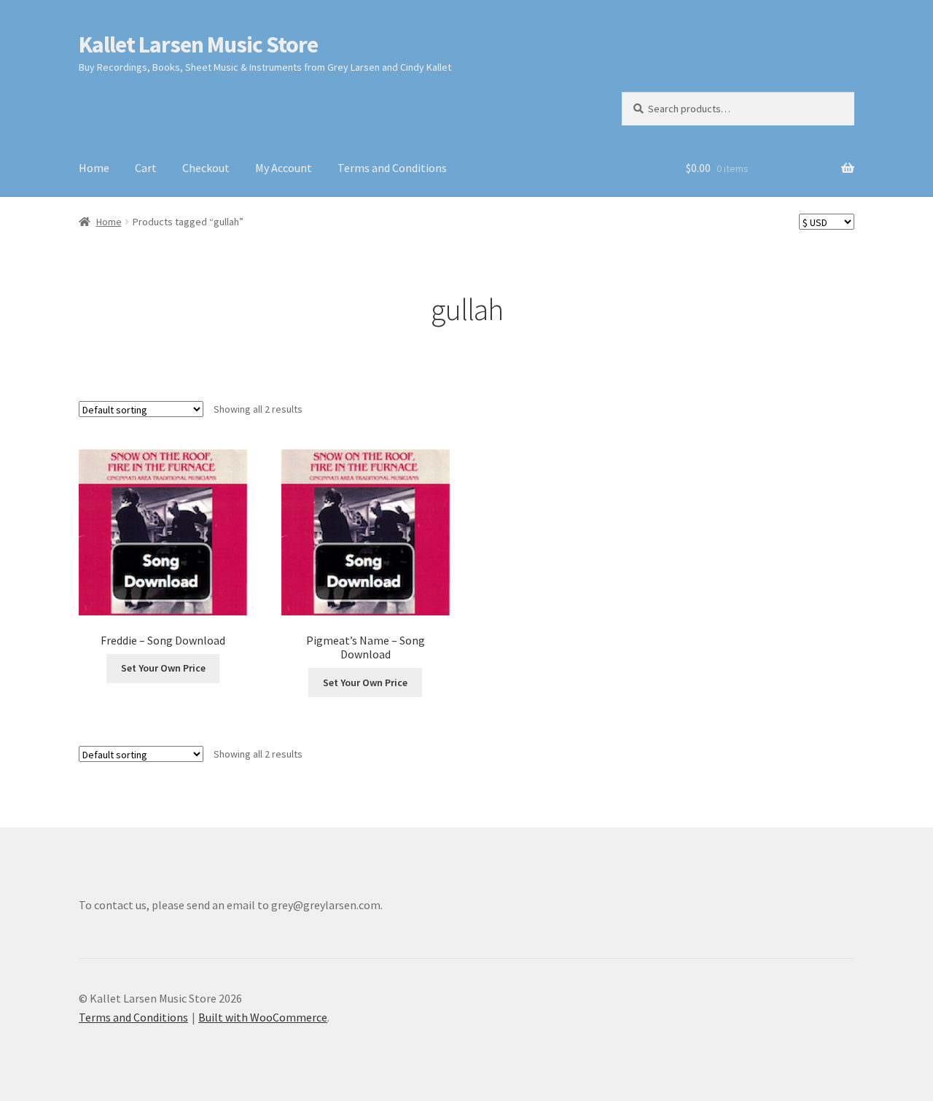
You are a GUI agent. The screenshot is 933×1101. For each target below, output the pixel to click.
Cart (146, 167)
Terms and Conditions (392, 167)
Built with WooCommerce (262, 1017)
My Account (283, 167)
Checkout (206, 167)
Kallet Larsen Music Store (198, 44)
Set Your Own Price (163, 667)
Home (94, 167)
